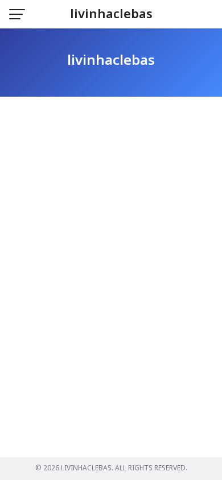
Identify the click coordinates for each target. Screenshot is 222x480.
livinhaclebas (111, 14)
